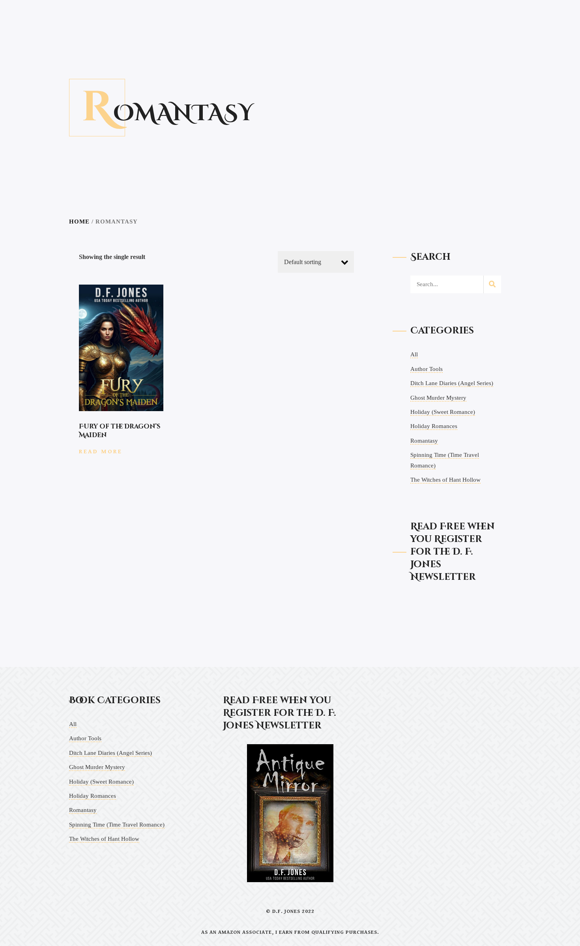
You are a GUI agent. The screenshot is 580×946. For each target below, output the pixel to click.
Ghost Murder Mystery (438, 398)
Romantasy (424, 441)
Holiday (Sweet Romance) (442, 412)
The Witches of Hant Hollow (445, 480)
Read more (100, 451)
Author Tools (426, 369)
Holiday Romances (433, 426)
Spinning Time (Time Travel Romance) (117, 824)
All (414, 354)
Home (79, 221)
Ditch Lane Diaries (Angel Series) (451, 383)
